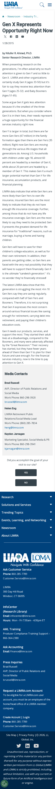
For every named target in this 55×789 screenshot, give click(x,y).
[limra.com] (13, 5)
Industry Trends (31, 16)
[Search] (42, 5)
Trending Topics (12, 512)
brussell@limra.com (16, 402)
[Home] (3, 16)
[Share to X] (5, 37)
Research (7, 497)
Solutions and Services (16, 505)
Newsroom (13, 16)
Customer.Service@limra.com (19, 578)
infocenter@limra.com (22, 616)
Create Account (11, 717)
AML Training (12, 629)
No (26, 482)
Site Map (11, 735)
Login (26, 717)
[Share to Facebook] (11, 37)
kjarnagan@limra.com (17, 448)
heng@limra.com (14, 427)
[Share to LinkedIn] (17, 37)
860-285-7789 (19, 574)
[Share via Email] (23, 37)
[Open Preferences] (4, 783)
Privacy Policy (26, 735)
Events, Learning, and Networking (24, 520)
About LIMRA (10, 535)
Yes (26, 472)
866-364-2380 (11, 638)
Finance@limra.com (21, 651)
